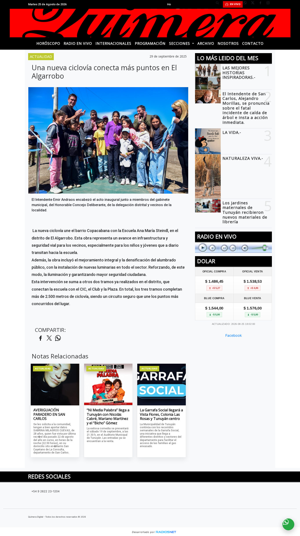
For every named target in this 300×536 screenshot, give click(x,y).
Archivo (205, 43)
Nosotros (228, 43)
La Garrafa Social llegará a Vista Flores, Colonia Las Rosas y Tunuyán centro (161, 414)
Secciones (180, 43)
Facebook (233, 335)
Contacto (253, 43)
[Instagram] (269, 4)
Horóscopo (48, 43)
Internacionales (113, 43)
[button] (219, 4)
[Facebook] (262, 4)
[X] (254, 4)
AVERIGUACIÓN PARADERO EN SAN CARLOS (49, 414)
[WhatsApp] (246, 4)
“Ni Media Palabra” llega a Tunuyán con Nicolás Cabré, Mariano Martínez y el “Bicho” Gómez (108, 416)
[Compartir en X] (49, 338)
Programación (150, 43)
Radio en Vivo (78, 43)
